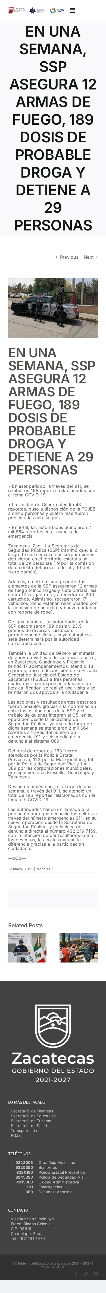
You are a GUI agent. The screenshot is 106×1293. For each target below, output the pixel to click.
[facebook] (76, 1274)
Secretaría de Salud (29, 1125)
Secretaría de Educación (33, 1116)
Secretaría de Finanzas (32, 1111)
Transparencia (24, 1130)
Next (88, 257)
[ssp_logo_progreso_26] (36, 9)
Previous (69, 257)
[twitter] (86, 1274)
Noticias (43, 869)
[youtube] (95, 1274)
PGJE (16, 1135)
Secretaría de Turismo (31, 1120)
